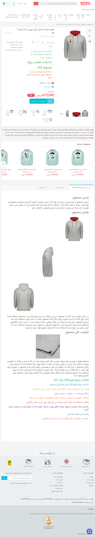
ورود (25, 4)
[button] (8, 3)
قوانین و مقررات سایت (49, 17)
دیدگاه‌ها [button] (42, 188)
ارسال (4, 478)
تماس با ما (59, 16)
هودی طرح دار (78, 17)
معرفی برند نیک (65, 17)
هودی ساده (82, 16)
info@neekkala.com (78, 502)
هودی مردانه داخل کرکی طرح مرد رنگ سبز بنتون (78, 171)
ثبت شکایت (41, 16)
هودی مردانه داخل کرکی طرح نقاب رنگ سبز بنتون (27, 171)
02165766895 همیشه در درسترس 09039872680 (37, 499)
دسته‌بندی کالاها (87, 10)
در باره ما (55, 17)
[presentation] (61, 113)
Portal (80, 534)
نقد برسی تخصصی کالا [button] (79, 187)
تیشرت (88, 15)
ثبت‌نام (21, 4)
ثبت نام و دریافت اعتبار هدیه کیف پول (12, 16)
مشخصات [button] (58, 188)
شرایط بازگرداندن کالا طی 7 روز (25, 16)
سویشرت (71, 15)
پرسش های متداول (35, 17)
